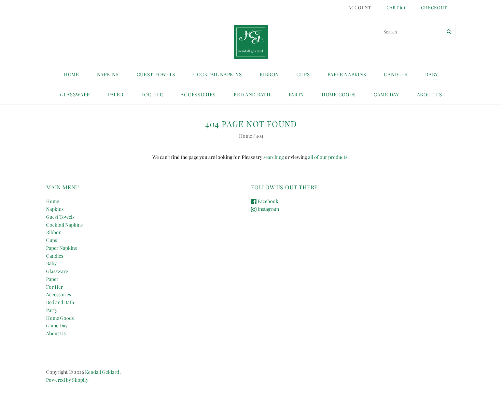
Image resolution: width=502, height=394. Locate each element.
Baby (431, 74)
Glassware (75, 94)
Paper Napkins (346, 74)
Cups (303, 74)
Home (71, 74)
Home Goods (339, 94)
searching (273, 157)
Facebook (267, 201)
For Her (152, 94)
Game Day (386, 94)
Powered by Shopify (67, 380)
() (396, 7)
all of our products (327, 157)
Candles (395, 74)
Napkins (108, 74)
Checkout (434, 7)
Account (359, 7)
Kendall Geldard (102, 372)
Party (296, 94)
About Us (429, 94)
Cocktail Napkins (217, 74)
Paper (116, 94)
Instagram (267, 209)
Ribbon (269, 74)
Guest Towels (156, 74)
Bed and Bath (252, 94)
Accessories (198, 94)
